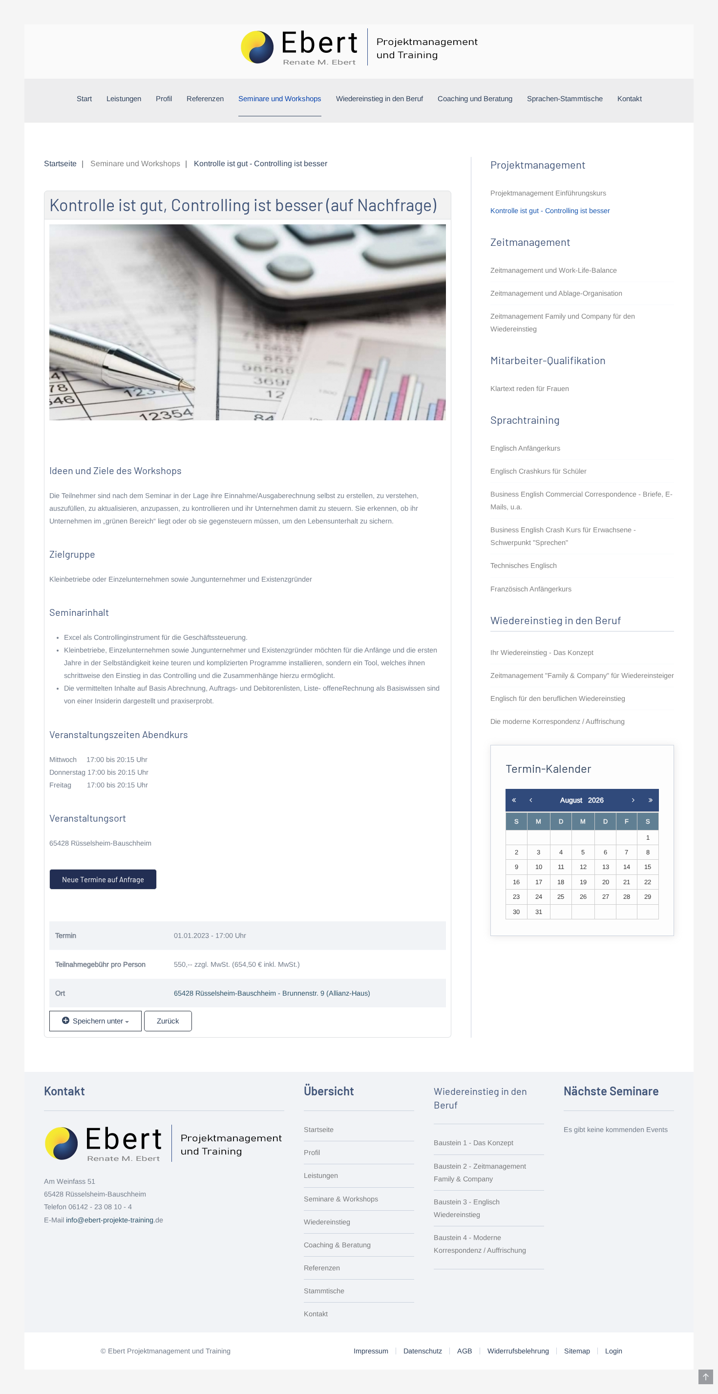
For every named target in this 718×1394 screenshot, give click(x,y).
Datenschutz (422, 1351)
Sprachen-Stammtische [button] (565, 98)
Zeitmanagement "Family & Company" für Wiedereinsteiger (582, 675)
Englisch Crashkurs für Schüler (538, 471)
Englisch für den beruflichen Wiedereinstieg (557, 698)
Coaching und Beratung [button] (475, 98)
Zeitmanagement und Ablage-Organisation (556, 293)
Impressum (371, 1351)
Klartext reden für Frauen (529, 388)
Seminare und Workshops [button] (279, 98)
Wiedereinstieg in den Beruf (379, 98)
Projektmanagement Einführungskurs (548, 193)
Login (613, 1351)
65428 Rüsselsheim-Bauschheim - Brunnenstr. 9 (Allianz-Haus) (272, 993)
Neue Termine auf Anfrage (103, 879)
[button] (705, 1377)
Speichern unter (98, 1021)
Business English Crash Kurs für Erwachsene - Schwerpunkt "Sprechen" (563, 536)
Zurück (168, 1021)
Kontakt (629, 98)
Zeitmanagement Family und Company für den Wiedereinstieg (562, 322)
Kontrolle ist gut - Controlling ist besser (550, 211)
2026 (596, 800)
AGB (464, 1351)
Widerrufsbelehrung (518, 1351)
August (574, 800)
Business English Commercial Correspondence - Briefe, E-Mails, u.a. (581, 500)
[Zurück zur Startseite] (359, 46)
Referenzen (205, 98)
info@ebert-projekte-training (109, 1220)
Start (84, 98)
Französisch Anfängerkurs (530, 589)
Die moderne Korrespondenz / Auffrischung (557, 721)
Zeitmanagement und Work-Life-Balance (553, 270)
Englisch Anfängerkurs (525, 448)
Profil (164, 98)
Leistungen (123, 98)
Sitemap (577, 1351)
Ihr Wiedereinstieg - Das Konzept (541, 652)
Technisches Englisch (523, 565)
